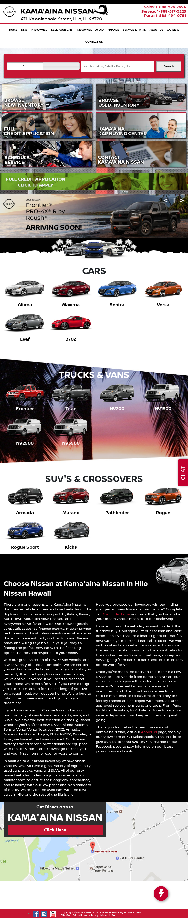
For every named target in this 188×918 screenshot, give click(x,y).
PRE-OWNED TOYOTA (90, 30)
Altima (25, 305)
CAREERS (173, 30)
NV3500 (71, 443)
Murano (71, 513)
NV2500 (25, 443)
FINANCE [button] (113, 30)
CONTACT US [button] (94, 42)
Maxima (71, 305)
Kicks (71, 547)
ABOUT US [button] (156, 30)
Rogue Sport (25, 547)
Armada (25, 513)
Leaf (25, 339)
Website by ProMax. (122, 912)
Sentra (117, 305)
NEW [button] (24, 30)
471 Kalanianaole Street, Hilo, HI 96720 (61, 19)
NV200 (117, 409)
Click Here (55, 830)
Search (169, 66)
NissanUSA (107, 915)
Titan (71, 409)
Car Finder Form (116, 614)
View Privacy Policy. (86, 915)
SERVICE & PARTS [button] (134, 30)
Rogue (163, 513)
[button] (25, 66)
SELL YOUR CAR (61, 30)
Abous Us (149, 731)
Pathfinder (117, 513)
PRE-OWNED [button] (39, 30)
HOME (13, 30)
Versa (163, 305)
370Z (71, 339)
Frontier (25, 409)
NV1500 (163, 409)
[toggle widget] (161, 893)
